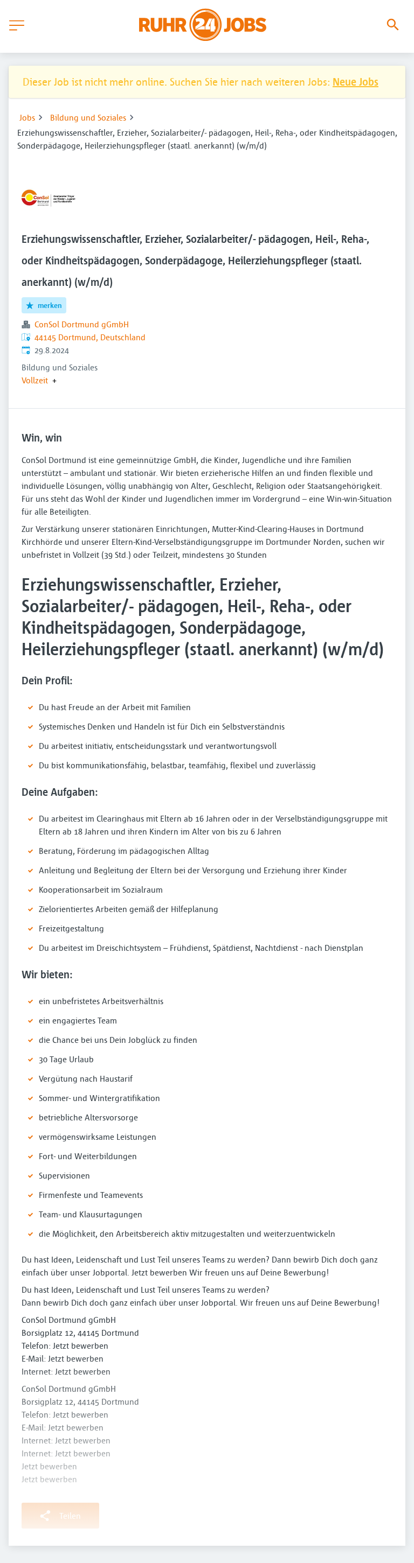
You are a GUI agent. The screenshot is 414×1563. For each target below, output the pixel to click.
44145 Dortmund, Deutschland (90, 337)
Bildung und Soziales (88, 117)
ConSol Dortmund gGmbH (81, 324)
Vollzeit (35, 380)
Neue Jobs (355, 81)
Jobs (27, 117)
